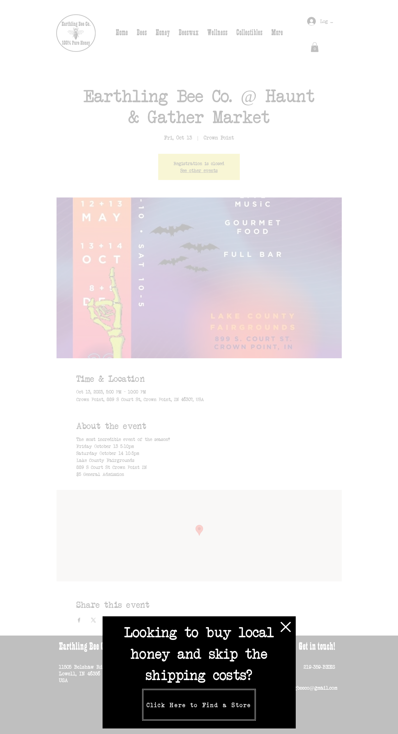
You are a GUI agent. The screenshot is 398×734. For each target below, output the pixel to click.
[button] (286, 627)
